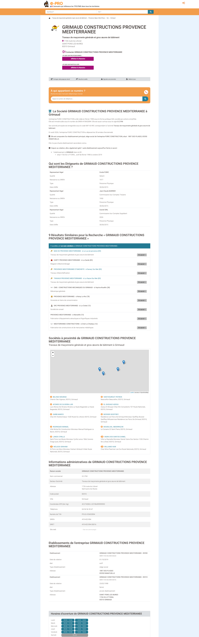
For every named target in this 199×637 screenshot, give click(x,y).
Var (108, 18)
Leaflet (132, 392)
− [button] (53, 355)
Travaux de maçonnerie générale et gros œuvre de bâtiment (69, 18)
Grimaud (112, 18)
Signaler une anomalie (109, 79)
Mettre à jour (132, 79)
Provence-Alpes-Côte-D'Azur (97, 18)
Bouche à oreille (82, 79)
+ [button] (53, 352)
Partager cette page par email (61, 79)
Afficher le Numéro (78, 59)
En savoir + (141, 255)
